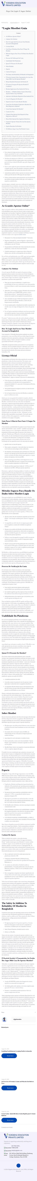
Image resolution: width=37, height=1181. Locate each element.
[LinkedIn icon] (23, 1174)
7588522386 (14, 1147)
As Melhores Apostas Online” (13, 36)
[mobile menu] (34, 2)
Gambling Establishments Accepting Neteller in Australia (16, 1051)
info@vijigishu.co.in (16, 1150)
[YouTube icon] (20, 1174)
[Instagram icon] (14, 1174)
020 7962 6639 (15, 1146)
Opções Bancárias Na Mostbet (13, 126)
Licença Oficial (10, 46)
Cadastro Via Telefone (11, 39)
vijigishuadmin (14, 22)
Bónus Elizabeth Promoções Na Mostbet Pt (17, 81)
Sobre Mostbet (9, 66)
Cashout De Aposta (11, 71)
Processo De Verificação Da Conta (14, 58)
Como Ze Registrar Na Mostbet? (14, 99)
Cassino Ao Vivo (10, 111)
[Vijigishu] (13, 3)
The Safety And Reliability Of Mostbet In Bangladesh (19, 74)
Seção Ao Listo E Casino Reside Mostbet (16, 101)
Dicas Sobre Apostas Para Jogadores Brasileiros (18, 119)
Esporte (8, 69)
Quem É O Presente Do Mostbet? (14, 63)
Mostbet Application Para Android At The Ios (17, 89)
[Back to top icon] (18, 1166)
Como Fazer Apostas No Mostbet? (14, 109)
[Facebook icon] (17, 1174)
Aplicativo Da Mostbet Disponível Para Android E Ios (19, 96)
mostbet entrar (22, 234)
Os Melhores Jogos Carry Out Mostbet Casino (17, 129)
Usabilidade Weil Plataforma (13, 61)
